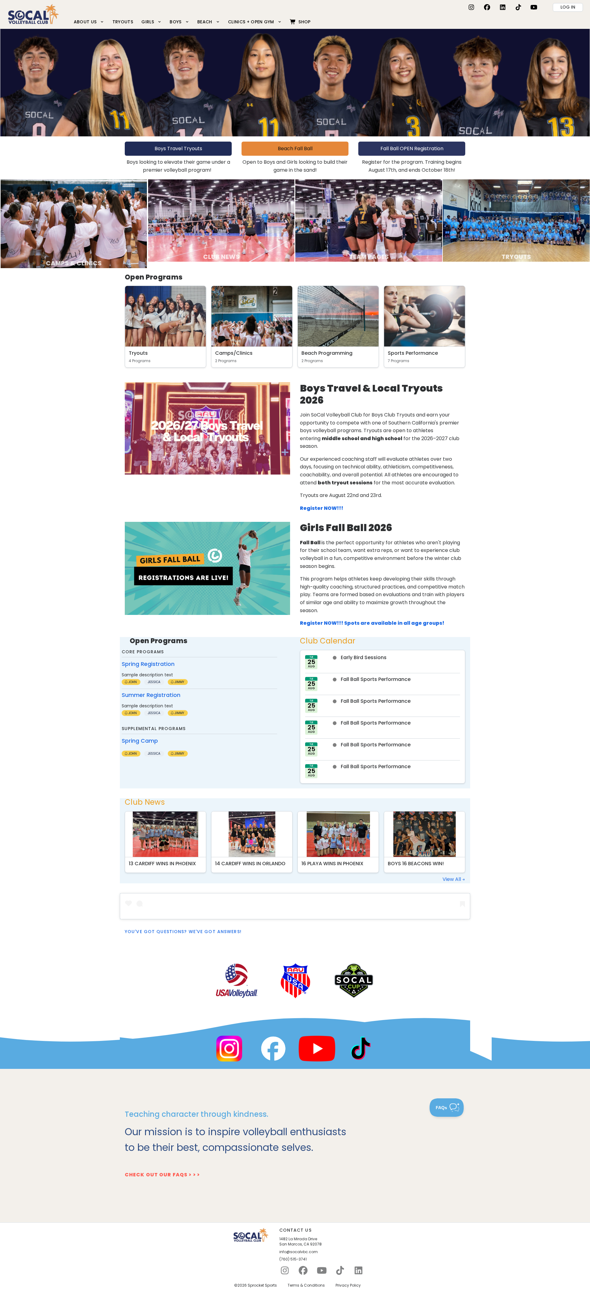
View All (452, 879)
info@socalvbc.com (298, 1251)
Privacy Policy (348, 1285)
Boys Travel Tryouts (178, 148)
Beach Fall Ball (295, 148)
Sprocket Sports (262, 1285)
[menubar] (192, 21)
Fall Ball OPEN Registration (411, 148)
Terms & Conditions (306, 1285)
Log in (567, 7)
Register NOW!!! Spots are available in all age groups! (372, 623)
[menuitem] (88, 21)
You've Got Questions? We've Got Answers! (183, 931)
